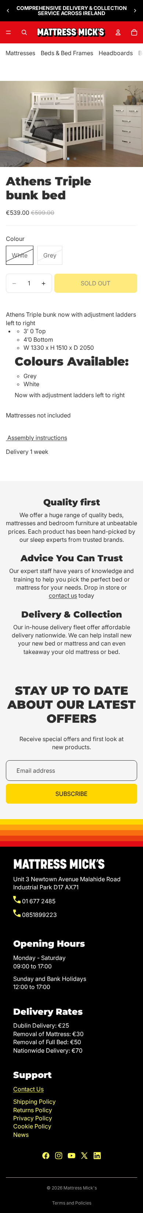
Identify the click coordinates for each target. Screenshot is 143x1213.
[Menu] (8, 32)
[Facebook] (45, 1155)
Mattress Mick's (80, 1188)
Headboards (116, 53)
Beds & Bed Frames (67, 53)
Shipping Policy (34, 1101)
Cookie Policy (32, 1126)
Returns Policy (32, 1110)
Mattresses (20, 53)
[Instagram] (58, 1155)
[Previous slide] (8, 11)
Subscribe (71, 793)
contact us (63, 595)
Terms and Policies (71, 1203)
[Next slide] (135, 11)
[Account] (118, 32)
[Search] (24, 32)
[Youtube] (71, 1155)
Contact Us (28, 1089)
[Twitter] (84, 1155)
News (21, 1134)
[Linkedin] (97, 1155)
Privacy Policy (32, 1118)
